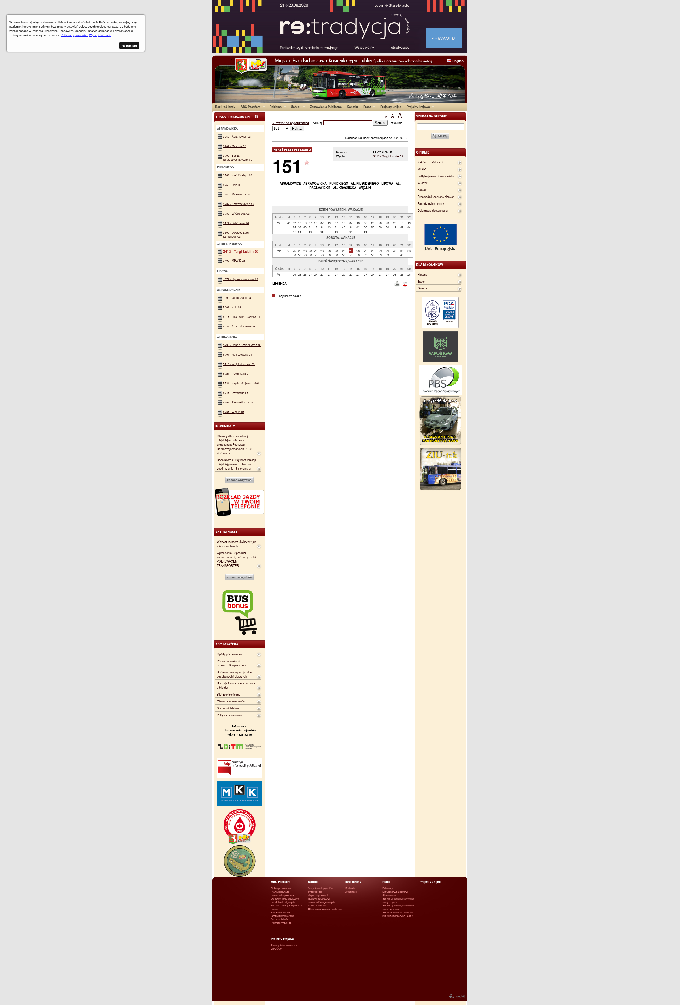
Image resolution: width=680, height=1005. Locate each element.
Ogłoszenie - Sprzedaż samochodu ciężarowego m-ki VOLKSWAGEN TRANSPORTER (236, 559)
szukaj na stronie (431, 116)
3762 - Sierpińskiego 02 (237, 175)
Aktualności (351, 891)
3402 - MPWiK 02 (234, 260)
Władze (423, 183)
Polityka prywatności (230, 715)
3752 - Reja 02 (232, 185)
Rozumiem (129, 46)
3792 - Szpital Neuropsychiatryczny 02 (237, 157)
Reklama (274, 106)
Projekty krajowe (417, 106)
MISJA (422, 169)
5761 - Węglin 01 (233, 412)
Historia (422, 274)
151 (287, 165)
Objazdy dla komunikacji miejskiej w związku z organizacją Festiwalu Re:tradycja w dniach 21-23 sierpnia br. (234, 444)
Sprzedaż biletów (228, 708)
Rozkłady (350, 888)
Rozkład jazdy (225, 106)
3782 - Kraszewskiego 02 (238, 204)
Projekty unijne (390, 106)
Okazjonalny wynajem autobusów (325, 909)
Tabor (421, 281)
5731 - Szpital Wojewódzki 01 (241, 383)
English (458, 60)
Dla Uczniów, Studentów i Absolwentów (395, 893)
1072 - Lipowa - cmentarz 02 (240, 279)
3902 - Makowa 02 (234, 146)
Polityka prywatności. (74, 35)
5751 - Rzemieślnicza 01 (238, 402)
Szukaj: (318, 123)
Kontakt (352, 106)
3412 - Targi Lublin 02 (388, 156)
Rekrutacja (387, 888)
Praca (366, 106)
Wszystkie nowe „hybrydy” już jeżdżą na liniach (236, 543)
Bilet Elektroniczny (228, 694)
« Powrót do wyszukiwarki (290, 123)
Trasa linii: (395, 123)
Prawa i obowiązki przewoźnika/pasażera (231, 663)
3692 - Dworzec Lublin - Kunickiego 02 (237, 235)
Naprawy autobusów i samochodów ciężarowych (321, 900)
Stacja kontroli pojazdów (320, 888)
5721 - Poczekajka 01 (236, 374)
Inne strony (353, 882)
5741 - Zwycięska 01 (235, 393)
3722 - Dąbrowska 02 (236, 223)
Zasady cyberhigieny (431, 203)
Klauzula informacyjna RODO (397, 916)
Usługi (294, 106)
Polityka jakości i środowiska (436, 176)
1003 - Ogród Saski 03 (237, 298)
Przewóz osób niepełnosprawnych (318, 893)
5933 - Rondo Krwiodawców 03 (242, 345)
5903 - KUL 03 (232, 307)
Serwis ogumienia (317, 905)
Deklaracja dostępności (433, 210)
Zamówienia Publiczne (326, 106)
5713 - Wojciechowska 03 (239, 364)
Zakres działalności (430, 162)
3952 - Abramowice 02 (237, 136)
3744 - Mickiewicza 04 (236, 194)
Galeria (422, 288)
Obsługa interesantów (231, 701)
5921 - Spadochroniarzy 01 (240, 326)
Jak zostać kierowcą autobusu (397, 912)
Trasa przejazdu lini (237, 116)
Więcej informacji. (100, 35)
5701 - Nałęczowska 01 (237, 354)
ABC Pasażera (249, 106)
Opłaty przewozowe (230, 654)
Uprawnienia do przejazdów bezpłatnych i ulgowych (234, 674)
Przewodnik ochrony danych (436, 196)
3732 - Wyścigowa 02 (236, 213)
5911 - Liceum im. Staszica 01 (241, 317)
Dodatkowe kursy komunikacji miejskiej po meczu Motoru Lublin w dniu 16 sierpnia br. (236, 464)
